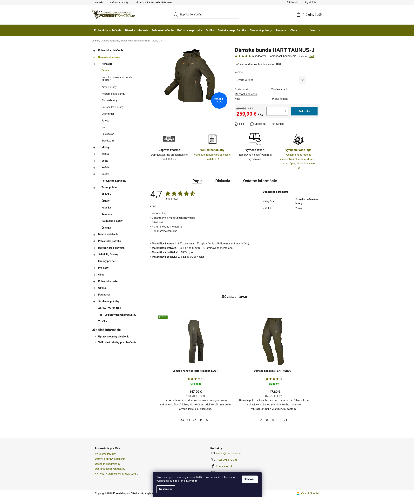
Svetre (105, 174)
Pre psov (103, 267)
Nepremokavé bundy (113, 93)
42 (200, 420)
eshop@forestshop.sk (228, 453)
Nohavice (107, 63)
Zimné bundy (109, 87)
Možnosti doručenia (246, 94)
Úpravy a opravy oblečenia (113, 336)
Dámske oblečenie (109, 57)
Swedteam (108, 140)
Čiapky (105, 200)
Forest (105, 120)
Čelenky (106, 227)
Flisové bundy (109, 100)
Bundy (105, 70)
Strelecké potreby (108, 301)
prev (153, 371)
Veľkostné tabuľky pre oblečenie (117, 342)
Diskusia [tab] (222, 181)
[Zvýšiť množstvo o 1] (285, 111)
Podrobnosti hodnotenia (282, 56)
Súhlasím (249, 479)
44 (207, 420)
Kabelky (106, 207)
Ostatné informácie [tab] (260, 181)
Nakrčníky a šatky (112, 220)
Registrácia (310, 2)
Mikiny (105, 147)
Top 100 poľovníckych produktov (117, 314)
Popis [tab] (197, 181)
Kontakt (99, 2)
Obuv (101, 274)
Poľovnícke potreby (109, 241)
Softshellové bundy (113, 107)
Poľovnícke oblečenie (110, 50)
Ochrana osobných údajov (110, 468)
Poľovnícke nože (108, 281)
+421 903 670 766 (226, 459)
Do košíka (304, 111)
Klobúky (106, 194)
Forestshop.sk (224, 466)
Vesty (105, 160)
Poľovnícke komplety (114, 180)
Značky (102, 321)
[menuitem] (108, 30)
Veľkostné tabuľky (119, 2)
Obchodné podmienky (107, 463)
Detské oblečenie (108, 234)
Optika (102, 287)
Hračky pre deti (107, 261)
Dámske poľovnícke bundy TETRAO (117, 79)
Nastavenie (165, 489)
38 (188, 420)
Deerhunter (108, 113)
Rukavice (107, 214)
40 (194, 420)
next (316, 371)
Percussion (108, 133)
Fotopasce (104, 294)
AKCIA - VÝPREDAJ (109, 308)
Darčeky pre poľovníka (111, 247)
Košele (105, 167)
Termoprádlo (109, 187)
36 (182, 420)
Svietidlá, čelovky (108, 254)
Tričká (105, 153)
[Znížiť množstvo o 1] (269, 111)
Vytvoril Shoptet (310, 493)
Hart (104, 127)
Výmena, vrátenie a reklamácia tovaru (154, 2)
